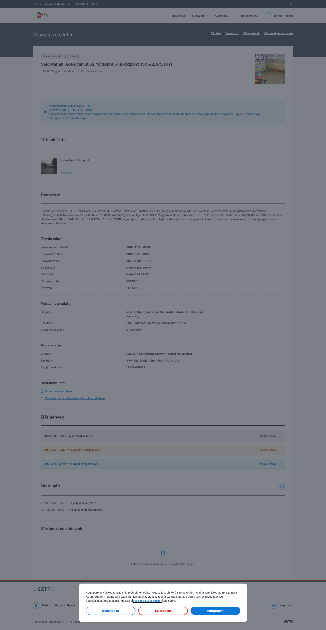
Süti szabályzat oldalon (147, 600)
